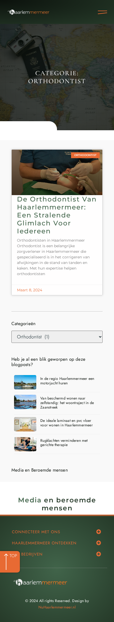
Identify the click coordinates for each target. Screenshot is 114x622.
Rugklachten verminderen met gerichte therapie (63, 443)
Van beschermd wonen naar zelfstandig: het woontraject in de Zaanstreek (67, 403)
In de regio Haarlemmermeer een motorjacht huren (67, 381)
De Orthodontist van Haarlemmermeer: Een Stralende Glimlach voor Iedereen (57, 215)
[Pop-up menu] (102, 12)
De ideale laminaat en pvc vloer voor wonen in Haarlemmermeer (66, 423)
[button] (98, 531)
